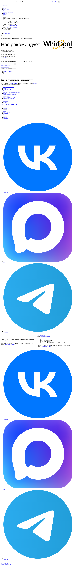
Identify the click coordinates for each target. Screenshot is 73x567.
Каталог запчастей (5, 65)
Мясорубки (6, 96)
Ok (59, 1)
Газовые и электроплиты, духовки (11, 92)
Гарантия (5, 10)
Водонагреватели (7, 90)
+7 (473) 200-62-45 (12, 25)
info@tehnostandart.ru (12, 27)
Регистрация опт (5, 67)
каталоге (35, 83)
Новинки (5, 101)
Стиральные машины (8, 87)
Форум (5, 14)
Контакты (5, 16)
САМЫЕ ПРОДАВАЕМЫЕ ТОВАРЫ (10, 104)
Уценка (5, 99)
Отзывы (5, 13)
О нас (4, 8)
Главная (5, 5)
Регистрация (6, 33)
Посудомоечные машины (9, 94)
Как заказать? (6, 9)
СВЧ (4, 93)
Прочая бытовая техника (9, 97)
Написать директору (8, 12)
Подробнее (54, 1)
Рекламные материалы (8, 98)
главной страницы (13, 83)
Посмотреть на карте (10, 344)
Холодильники (7, 89)
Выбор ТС (5, 102)
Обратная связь (4, 562)
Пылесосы (5, 88)
